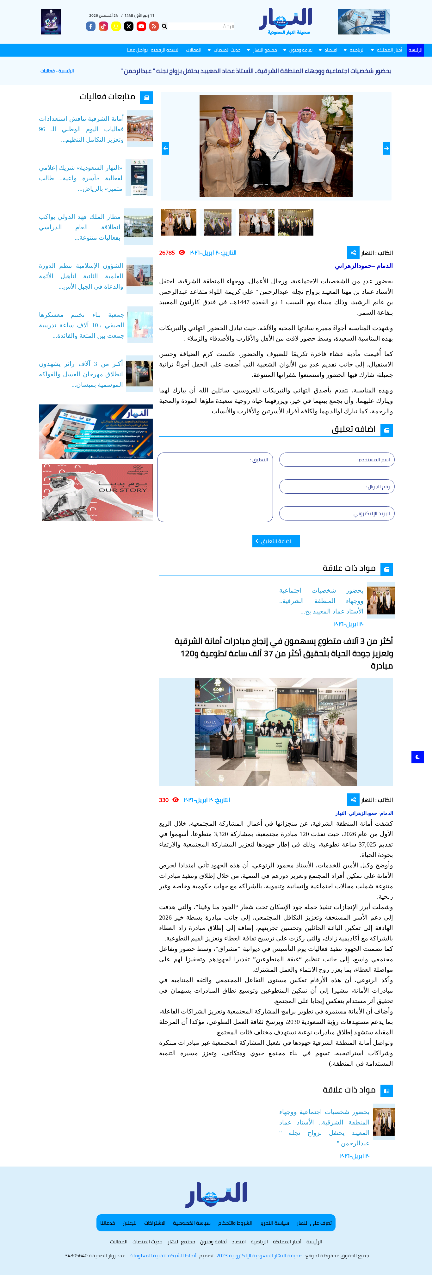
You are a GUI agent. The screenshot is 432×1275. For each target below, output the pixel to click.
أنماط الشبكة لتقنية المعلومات (163, 1255)
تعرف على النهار (314, 1223)
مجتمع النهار (265, 50)
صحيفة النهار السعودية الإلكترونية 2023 (259, 1255)
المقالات (193, 50)
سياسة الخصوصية (192, 1223)
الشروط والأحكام (235, 1223)
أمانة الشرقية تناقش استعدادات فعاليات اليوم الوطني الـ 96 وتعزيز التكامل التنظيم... (81, 129)
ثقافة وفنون (300, 50)
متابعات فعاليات (107, 96)
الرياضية (357, 50)
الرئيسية (66, 71)
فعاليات (47, 71)
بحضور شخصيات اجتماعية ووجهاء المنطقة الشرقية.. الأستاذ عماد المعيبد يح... (321, 601)
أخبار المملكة (389, 50)
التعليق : (259, 459)
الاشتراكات (154, 1223)
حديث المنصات (227, 50)
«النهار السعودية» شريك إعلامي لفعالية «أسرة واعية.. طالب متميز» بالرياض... (80, 178)
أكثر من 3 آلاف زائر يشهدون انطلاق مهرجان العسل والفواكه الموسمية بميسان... (81, 374)
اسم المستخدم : (373, 459)
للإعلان (130, 1223)
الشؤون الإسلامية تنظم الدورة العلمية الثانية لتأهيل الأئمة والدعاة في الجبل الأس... (81, 276)
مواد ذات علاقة (349, 568)
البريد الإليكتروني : (370, 513)
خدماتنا (107, 1223)
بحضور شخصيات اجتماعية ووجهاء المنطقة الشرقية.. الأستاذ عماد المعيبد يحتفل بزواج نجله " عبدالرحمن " (324, 1127)
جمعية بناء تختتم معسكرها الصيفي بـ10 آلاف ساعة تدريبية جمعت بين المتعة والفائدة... (81, 325)
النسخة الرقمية (165, 50)
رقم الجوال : (378, 486)
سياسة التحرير (274, 1223)
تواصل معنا (137, 50)
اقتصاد (331, 50)
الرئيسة (416, 50)
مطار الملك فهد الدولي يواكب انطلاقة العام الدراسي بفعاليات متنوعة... (79, 227)
